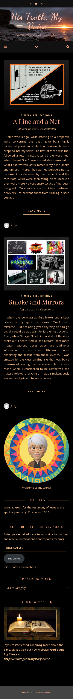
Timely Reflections (36, 115)
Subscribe (14, 558)
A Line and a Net (36, 121)
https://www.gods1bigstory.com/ (27, 659)
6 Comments (46, 309)
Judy (14, 225)
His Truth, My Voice (36, 21)
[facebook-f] (31, 3)
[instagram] (42, 3)
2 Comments (48, 129)
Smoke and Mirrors (36, 302)
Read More (36, 210)
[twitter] (36, 3)
